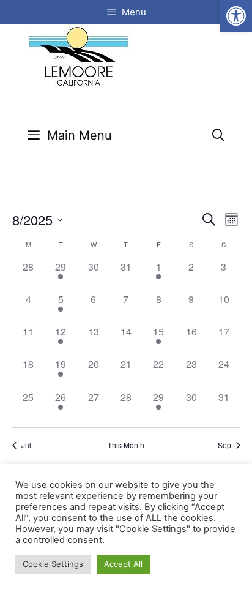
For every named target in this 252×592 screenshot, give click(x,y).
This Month (126, 445)
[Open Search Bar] (218, 136)
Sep (224, 445)
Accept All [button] (123, 564)
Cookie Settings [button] (53, 564)
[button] (236, 16)
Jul (26, 445)
